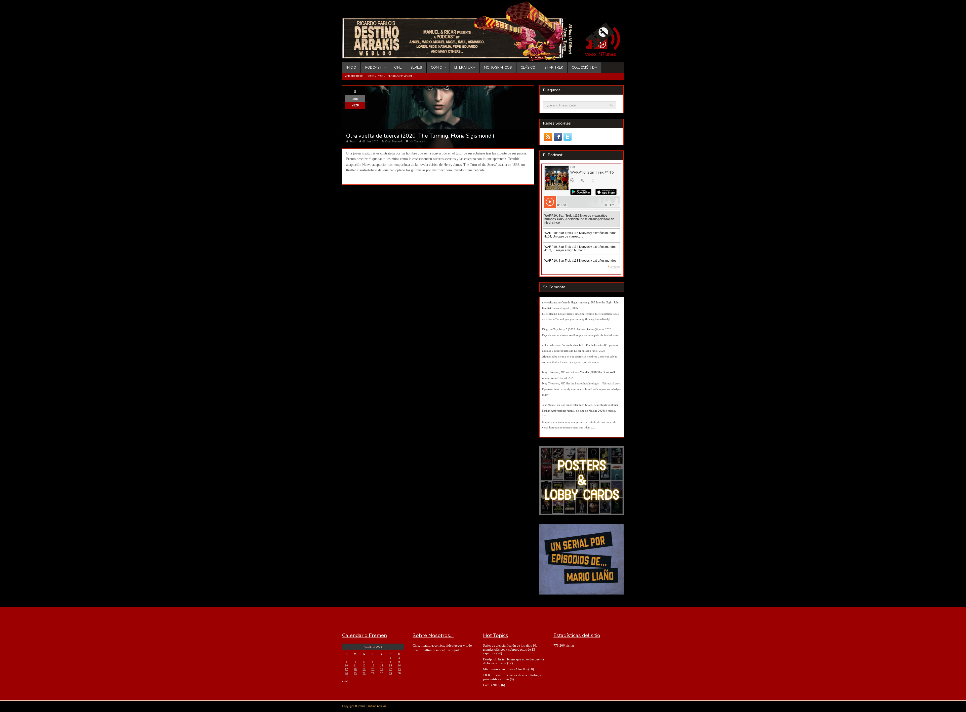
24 (346, 673)
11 (355, 665)
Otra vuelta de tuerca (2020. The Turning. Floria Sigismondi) (420, 136)
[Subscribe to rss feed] (548, 137)
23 (399, 669)
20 (372, 669)
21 (381, 669)
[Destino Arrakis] (461, 56)
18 (355, 669)
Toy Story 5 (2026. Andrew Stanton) (574, 329)
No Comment (417, 141)
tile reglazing (549, 302)
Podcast (371, 67)
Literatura (464, 67)
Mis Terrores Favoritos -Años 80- (505, 669)
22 (390, 669)
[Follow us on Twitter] (567, 137)
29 (390, 673)
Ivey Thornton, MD (553, 372)
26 (364, 673)
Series (416, 67)
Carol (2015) (491, 685)
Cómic (434, 67)
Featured (397, 141)
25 (355, 673)
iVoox (590, 54)
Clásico (528, 67)
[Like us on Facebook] (557, 137)
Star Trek (553, 67)
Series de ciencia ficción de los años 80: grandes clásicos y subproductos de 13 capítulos (510, 649)
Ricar (352, 141)
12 (364, 665)
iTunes (608, 54)
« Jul (345, 681)
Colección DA (584, 67)
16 (399, 665)
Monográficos (498, 67)
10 (346, 665)
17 (346, 669)
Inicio (351, 67)
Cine (398, 67)
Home (370, 76)
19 (364, 669)
